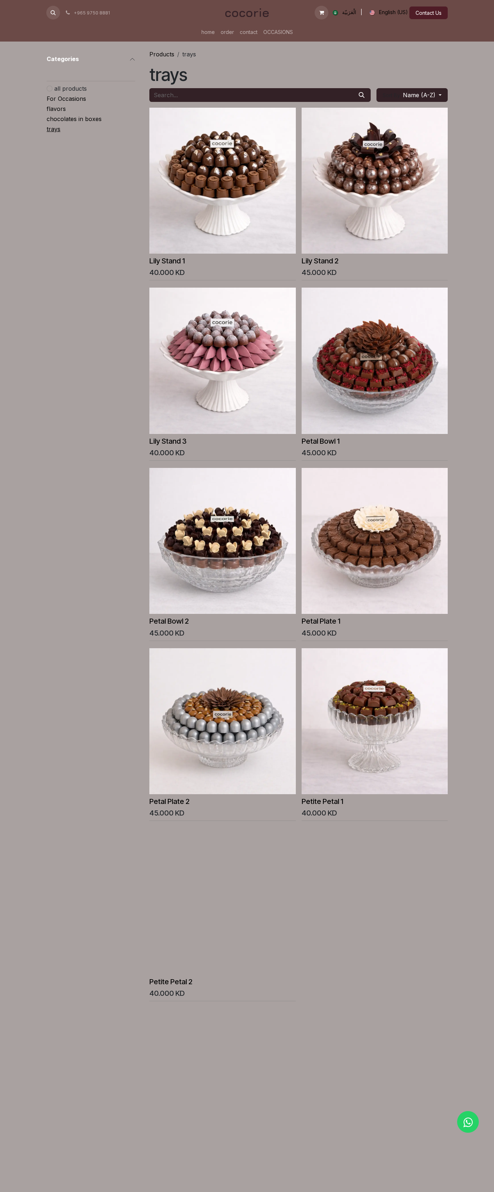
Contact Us (429, 13)
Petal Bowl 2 (169, 620)
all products (70, 88)
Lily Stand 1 (167, 260)
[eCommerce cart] (321, 13)
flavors (56, 108)
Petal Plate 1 (321, 620)
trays (53, 129)
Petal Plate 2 (169, 801)
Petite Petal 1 (322, 801)
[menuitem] (343, 12)
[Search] (362, 95)
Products (161, 54)
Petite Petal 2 (170, 981)
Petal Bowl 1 (321, 441)
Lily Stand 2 (320, 260)
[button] (53, 13)
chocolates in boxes (74, 118)
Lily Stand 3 (168, 441)
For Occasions (66, 98)
